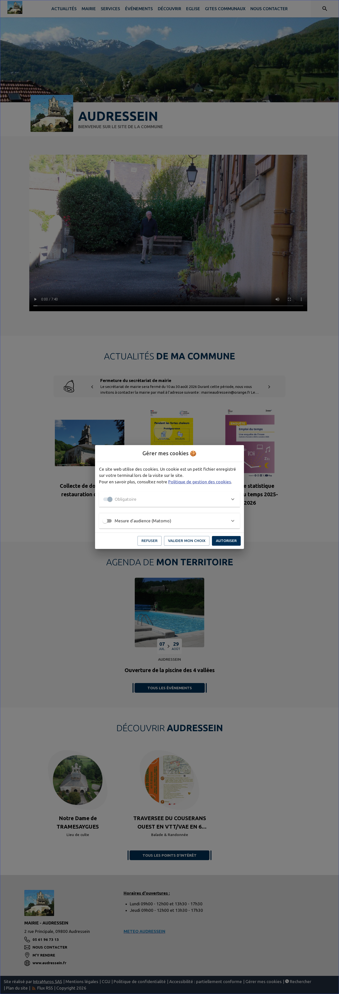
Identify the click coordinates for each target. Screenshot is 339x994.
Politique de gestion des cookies (199, 481)
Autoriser (226, 540)
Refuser (149, 540)
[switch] (105, 521)
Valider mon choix (186, 540)
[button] (169, 499)
